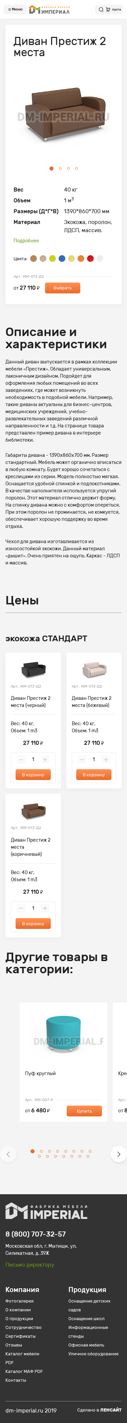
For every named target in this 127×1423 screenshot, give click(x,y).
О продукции (19, 1318)
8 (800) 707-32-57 (35, 1234)
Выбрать (63, 287)
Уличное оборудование (93, 1353)
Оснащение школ (86, 1318)
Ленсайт (111, 1410)
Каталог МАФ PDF (24, 1371)
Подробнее (26, 241)
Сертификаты (20, 1336)
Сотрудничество (23, 1327)
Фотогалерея (19, 1301)
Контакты (15, 1380)
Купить (84, 1111)
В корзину (33, 774)
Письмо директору (29, 1265)
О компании (18, 1309)
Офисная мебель (86, 1345)
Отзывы (13, 1345)
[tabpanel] (63, 117)
